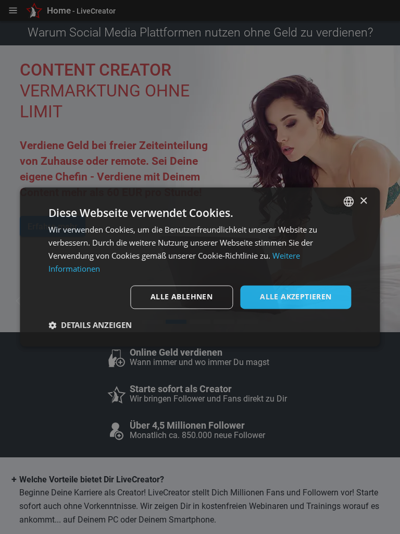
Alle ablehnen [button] (182, 297)
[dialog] (200, 266)
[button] (90, 325)
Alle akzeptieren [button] (295, 297)
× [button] (363, 201)
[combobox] (349, 201)
